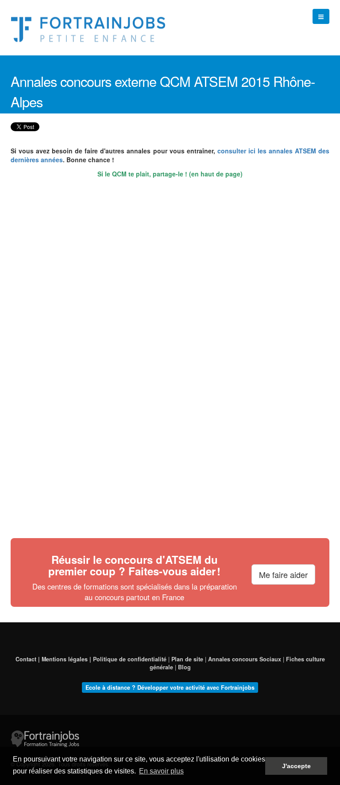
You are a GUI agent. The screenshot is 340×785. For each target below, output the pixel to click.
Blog (184, 667)
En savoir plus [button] (161, 771)
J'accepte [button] (296, 765)
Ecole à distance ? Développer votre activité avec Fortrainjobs (170, 687)
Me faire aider (283, 574)
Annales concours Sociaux (244, 659)
